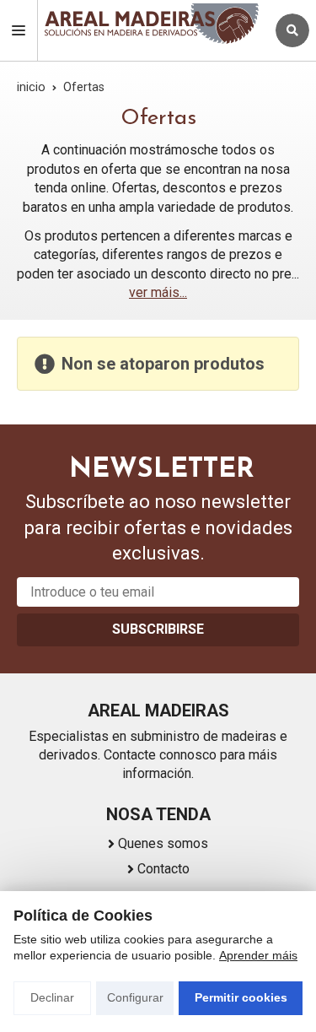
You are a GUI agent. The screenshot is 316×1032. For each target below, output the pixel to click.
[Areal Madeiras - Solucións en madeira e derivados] (152, 23)
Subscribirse (158, 629)
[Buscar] (292, 30)
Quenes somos (163, 843)
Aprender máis (258, 955)
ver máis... (158, 292)
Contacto (163, 869)
